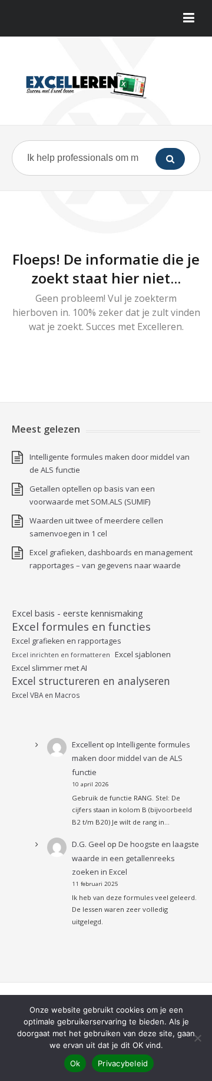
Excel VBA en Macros (46, 695)
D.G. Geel (88, 844)
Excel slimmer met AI (49, 668)
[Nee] (197, 1038)
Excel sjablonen (143, 654)
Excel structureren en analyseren (91, 680)
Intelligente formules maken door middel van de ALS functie (131, 758)
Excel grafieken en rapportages (66, 641)
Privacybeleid (123, 1063)
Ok (75, 1063)
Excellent (88, 744)
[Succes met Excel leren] (106, 85)
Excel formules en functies (81, 626)
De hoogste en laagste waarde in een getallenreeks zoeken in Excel (135, 858)
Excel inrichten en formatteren (61, 655)
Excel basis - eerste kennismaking (77, 613)
